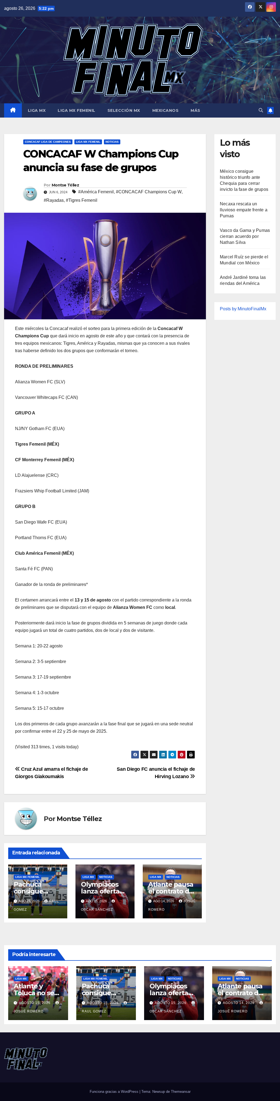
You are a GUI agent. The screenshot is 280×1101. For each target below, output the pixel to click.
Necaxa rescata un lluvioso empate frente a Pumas (243, 209)
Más (195, 110)
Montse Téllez (65, 185)
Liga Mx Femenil (76, 110)
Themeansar (181, 1092)
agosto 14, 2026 (239, 1003)
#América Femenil (96, 191)
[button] (261, 110)
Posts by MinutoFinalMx (243, 308)
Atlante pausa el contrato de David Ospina (170, 891)
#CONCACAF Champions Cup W (149, 191)
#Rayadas (54, 200)
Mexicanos (165, 110)
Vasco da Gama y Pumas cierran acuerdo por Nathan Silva (245, 236)
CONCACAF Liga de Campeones (48, 141)
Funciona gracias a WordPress (114, 1092)
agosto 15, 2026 (35, 1003)
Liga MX (37, 110)
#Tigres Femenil (81, 200)
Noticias (112, 141)
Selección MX (123, 110)
